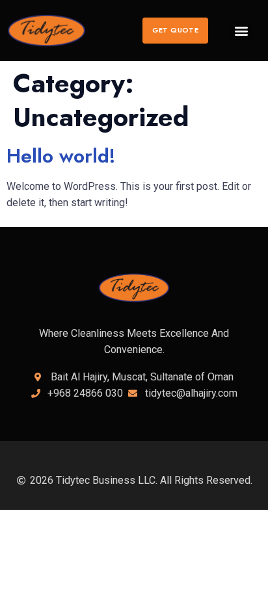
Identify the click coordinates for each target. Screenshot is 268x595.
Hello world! (61, 156)
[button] (175, 31)
